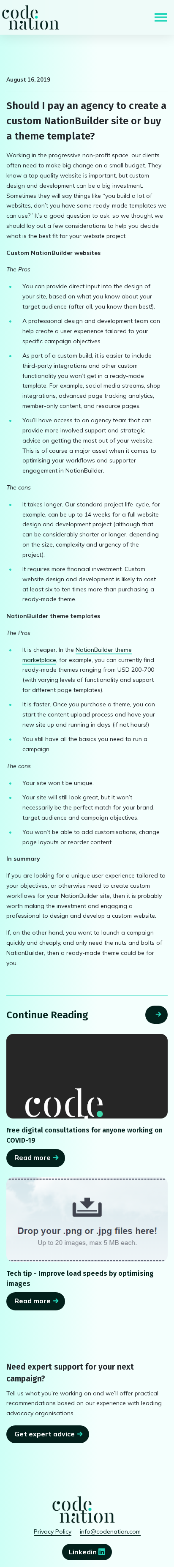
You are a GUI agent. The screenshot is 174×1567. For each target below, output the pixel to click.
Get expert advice (44, 1434)
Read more (32, 1157)
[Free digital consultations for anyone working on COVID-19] (87, 1076)
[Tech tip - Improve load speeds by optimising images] (87, 1219)
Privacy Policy (52, 1531)
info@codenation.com (110, 1531)
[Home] (31, 17)
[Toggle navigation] (161, 17)
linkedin (83, 1552)
